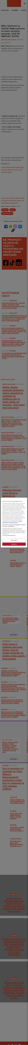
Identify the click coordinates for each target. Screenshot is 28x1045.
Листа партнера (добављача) (8, 535)
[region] (14, 522)
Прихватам (14, 544)
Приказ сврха (14, 540)
